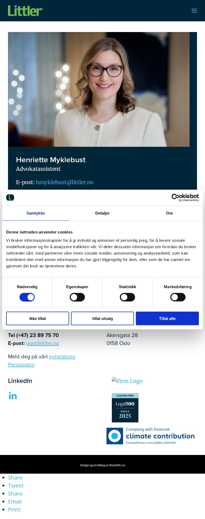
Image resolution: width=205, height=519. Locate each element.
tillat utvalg (102, 318)
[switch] (77, 297)
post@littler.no (42, 343)
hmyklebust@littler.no (65, 182)
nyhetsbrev (62, 356)
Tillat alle (167, 318)
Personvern (21, 364)
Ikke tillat (37, 318)
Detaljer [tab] (102, 213)
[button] (194, 10)
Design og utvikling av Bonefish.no (102, 465)
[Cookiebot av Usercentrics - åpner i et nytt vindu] (175, 197)
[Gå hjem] (25, 10)
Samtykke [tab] (35, 213)
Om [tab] (169, 213)
